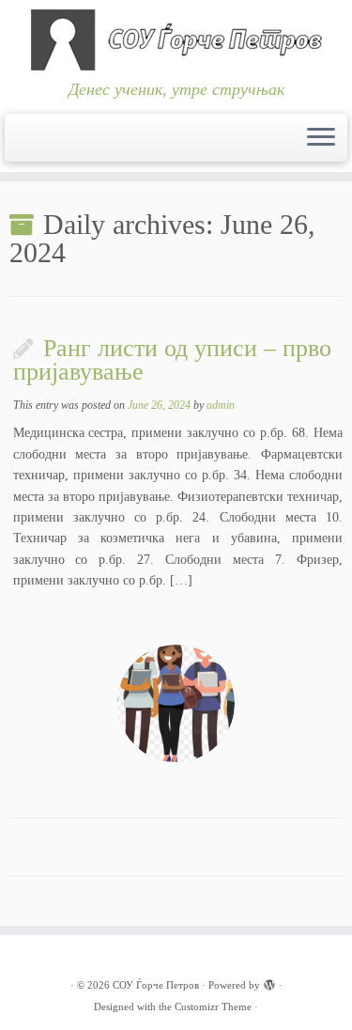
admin (221, 405)
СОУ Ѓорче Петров (156, 985)
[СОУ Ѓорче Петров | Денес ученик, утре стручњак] (176, 39)
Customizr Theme (213, 1006)
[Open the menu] (321, 138)
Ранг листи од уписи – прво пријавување (172, 360)
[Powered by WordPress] (269, 982)
